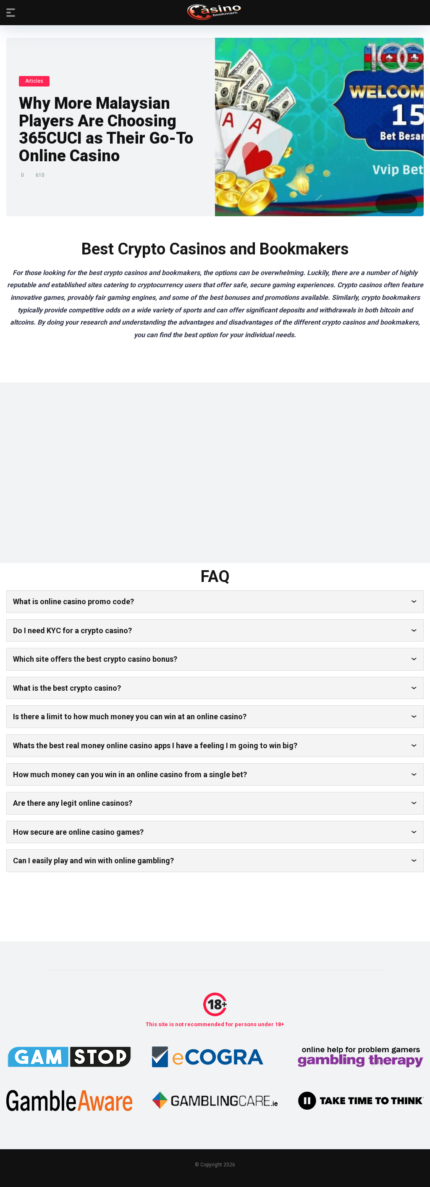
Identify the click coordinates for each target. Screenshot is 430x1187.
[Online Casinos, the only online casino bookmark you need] (215, 12)
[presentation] (385, 203)
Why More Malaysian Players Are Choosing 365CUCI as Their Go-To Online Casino (106, 129)
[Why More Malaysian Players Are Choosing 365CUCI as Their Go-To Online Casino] (319, 127)
